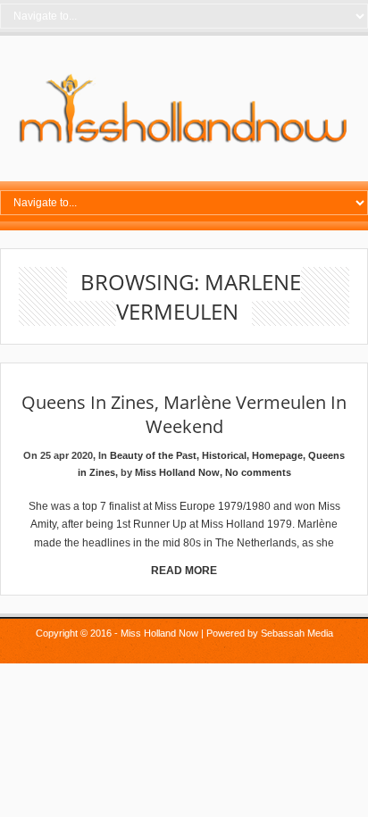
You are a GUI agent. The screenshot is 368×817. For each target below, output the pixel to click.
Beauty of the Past (153, 455)
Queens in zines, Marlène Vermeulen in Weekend (184, 414)
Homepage (277, 455)
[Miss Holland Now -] (184, 144)
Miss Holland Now (177, 472)
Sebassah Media (297, 633)
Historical (224, 455)
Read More (184, 570)
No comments (258, 472)
